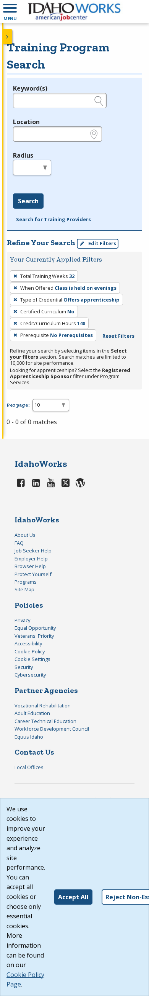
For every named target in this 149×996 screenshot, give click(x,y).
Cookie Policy (30, 651)
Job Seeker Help (33, 550)
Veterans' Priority (34, 635)
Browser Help (30, 566)
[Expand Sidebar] (7, 36)
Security (24, 667)
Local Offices (29, 767)
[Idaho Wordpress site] (80, 482)
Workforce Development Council (52, 728)
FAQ (19, 543)
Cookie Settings (32, 659)
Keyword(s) (30, 88)
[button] (10, 11)
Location (26, 122)
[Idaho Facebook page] (21, 482)
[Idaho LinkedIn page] (35, 482)
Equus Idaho (29, 736)
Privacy (22, 620)
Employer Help (31, 558)
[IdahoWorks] (74, 11)
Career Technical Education (45, 721)
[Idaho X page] (67, 482)
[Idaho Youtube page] (51, 482)
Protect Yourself (33, 574)
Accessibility (28, 643)
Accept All (73, 897)
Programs (26, 581)
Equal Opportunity (35, 627)
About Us (25, 535)
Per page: (17, 405)
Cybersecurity (30, 674)
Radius (23, 155)
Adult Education (32, 713)
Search (28, 201)
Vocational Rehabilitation (43, 705)
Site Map (24, 589)
